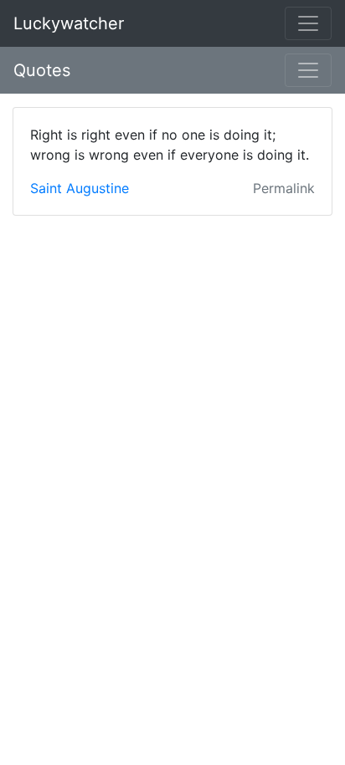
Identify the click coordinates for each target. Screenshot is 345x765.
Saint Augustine (79, 188)
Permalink (284, 188)
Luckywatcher (68, 23)
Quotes (41, 70)
